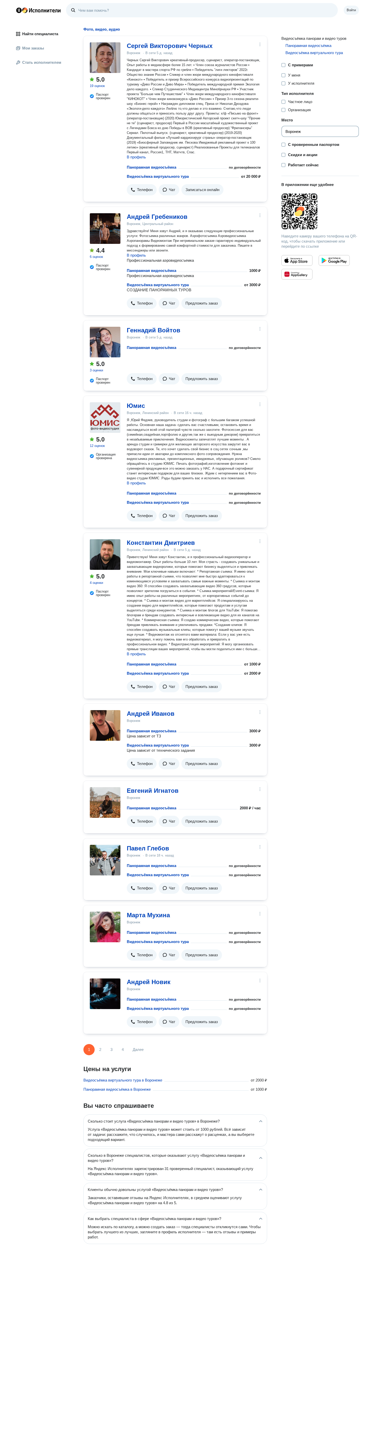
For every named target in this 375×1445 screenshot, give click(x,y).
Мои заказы (33, 48)
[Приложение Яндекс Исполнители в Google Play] (334, 260)
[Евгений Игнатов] (105, 802)
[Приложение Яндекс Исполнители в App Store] (296, 260)
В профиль (136, 157)
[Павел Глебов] (105, 860)
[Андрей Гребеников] (105, 228)
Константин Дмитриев (161, 542)
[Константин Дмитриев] (105, 554)
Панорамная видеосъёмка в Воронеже (117, 1089)
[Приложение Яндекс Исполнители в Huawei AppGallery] (296, 274)
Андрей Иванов (150, 713)
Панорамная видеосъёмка (151, 167)
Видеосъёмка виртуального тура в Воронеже (122, 1080)
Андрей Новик (148, 981)
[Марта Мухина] (105, 927)
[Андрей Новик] (105, 993)
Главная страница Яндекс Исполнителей (38, 10)
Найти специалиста (40, 34)
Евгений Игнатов (153, 790)
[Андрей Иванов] (105, 725)
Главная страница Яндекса (19, 10)
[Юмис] (105, 417)
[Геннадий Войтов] (105, 342)
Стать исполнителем (41, 62)
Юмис (136, 405)
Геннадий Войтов (153, 330)
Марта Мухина (148, 915)
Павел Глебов (148, 848)
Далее (138, 1049)
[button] (142, 189)
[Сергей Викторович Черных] (105, 57)
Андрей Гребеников (157, 216)
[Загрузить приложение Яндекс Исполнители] (320, 211)
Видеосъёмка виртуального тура (158, 176)
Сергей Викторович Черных (169, 45)
